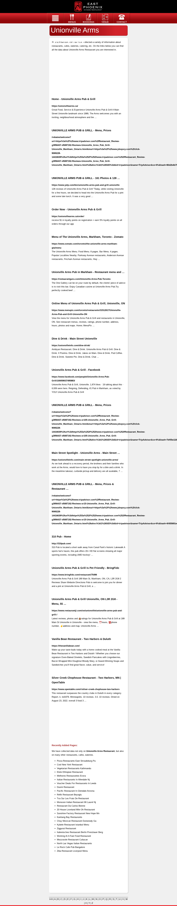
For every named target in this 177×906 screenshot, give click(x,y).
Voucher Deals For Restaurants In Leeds (76, 783)
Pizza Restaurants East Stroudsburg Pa (76, 761)
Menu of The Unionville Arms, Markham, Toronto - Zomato (87, 236)
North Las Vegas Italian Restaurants (74, 843)
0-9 (50, 899)
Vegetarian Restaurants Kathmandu (74, 768)
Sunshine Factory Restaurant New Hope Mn (78, 813)
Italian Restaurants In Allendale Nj (73, 779)
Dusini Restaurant (65, 787)
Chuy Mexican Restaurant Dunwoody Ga (76, 821)
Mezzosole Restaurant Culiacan (72, 839)
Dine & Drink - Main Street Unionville (74, 338)
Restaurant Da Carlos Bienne (71, 806)
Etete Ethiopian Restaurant (70, 772)
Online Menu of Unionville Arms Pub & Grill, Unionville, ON (88, 303)
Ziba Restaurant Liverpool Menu (72, 851)
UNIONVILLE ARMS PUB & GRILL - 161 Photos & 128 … (86, 178)
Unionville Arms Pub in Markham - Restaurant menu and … (88, 272)
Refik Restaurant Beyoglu (69, 794)
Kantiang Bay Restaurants (69, 817)
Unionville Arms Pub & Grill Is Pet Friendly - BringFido (85, 567)
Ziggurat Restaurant (66, 828)
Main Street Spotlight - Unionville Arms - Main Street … (86, 452)
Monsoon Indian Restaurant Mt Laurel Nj (76, 802)
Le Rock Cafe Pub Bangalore (71, 847)
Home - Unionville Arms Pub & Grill (73, 99)
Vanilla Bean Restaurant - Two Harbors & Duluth (81, 639)
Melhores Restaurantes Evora (71, 776)
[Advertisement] (88, 72)
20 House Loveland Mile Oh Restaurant (76, 809)
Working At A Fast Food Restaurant (74, 836)
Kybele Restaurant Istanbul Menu (73, 824)
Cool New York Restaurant (69, 764)
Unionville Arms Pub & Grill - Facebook (76, 369)
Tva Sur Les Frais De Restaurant (73, 798)
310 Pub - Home (61, 536)
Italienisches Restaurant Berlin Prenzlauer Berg (80, 832)
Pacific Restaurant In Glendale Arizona (75, 791)
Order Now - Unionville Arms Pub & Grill (77, 209)
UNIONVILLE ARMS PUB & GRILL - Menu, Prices (81, 130)
